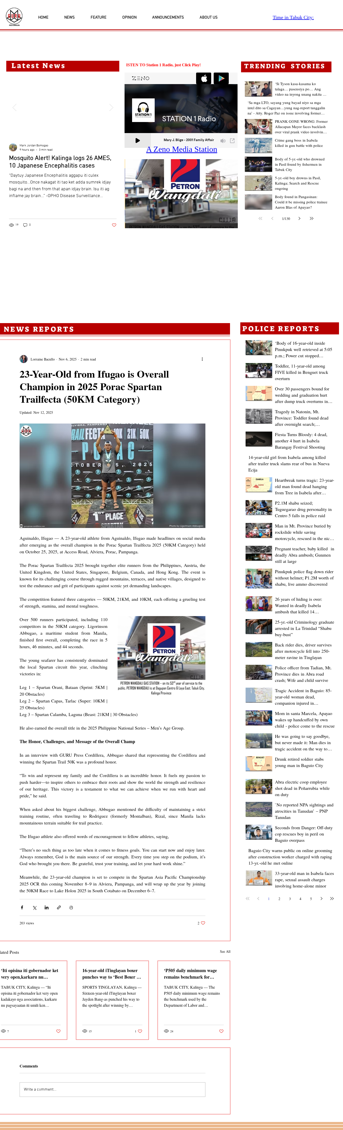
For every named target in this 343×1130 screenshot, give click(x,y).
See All (225, 951)
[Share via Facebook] (22, 907)
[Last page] (311, 218)
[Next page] (299, 218)
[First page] (260, 218)
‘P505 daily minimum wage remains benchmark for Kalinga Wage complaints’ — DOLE (192, 973)
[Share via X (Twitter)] (34, 907)
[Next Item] (111, 107)
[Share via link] (58, 907)
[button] (181, 193)
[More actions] (202, 359)
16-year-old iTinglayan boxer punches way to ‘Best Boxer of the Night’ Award (111, 973)
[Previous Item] (14, 107)
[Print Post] (71, 907)
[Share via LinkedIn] (46, 907)
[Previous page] (272, 218)
